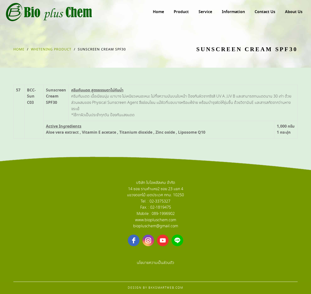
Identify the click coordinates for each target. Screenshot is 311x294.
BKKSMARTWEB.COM (165, 288)
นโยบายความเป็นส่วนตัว (155, 263)
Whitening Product (51, 49)
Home (19, 49)
